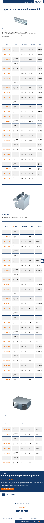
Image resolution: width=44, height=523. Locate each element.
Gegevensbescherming (7, 518)
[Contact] (42, 261)
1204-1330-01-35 (6, 294)
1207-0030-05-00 (6, 168)
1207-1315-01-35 (6, 351)
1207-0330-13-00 (6, 337)
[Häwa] (23, 1)
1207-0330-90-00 (6, 341)
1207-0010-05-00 (6, 140)
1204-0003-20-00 (6, 54)
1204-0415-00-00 (6, 438)
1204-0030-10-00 (6, 106)
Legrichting (40, 226)
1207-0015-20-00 (6, 164)
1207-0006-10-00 (6, 130)
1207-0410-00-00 (6, 453)
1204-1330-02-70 (6, 303)
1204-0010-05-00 (6, 73)
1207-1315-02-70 (6, 360)
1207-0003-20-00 (6, 121)
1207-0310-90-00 (6, 322)
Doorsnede (24, 44)
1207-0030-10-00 (6, 173)
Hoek (32, 226)
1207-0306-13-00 (6, 308)
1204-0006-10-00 (6, 64)
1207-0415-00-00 (6, 458)
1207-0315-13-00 (6, 327)
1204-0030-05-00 (6, 102)
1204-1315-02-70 (6, 284)
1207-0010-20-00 (6, 149)
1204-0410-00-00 (6, 434)
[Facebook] (17, 511)
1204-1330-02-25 (6, 298)
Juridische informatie (21, 518)
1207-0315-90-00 (6, 332)
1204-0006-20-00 (6, 68)
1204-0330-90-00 (6, 265)
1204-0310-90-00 (6, 246)
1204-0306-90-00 (6, 236)
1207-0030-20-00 (6, 178)
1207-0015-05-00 (6, 154)
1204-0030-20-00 (6, 111)
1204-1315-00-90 (6, 270)
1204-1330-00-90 (6, 289)
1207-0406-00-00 (6, 448)
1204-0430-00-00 (6, 443)
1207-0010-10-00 (6, 145)
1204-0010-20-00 (6, 83)
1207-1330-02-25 (6, 375)
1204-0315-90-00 (6, 255)
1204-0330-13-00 (6, 260)
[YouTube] (25, 511)
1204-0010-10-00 (6, 78)
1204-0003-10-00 (6, 49)
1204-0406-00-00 (6, 429)
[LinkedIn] (27, 511)
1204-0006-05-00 (6, 59)
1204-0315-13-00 (6, 251)
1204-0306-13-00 (6, 232)
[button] (1, 1)
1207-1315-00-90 (6, 346)
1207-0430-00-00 (6, 462)
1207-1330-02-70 (6, 379)
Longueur (33, 44)
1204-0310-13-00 (6, 241)
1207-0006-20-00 (6, 135)
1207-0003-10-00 (6, 116)
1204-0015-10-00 (6, 92)
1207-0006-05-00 (6, 126)
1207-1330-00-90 (6, 365)
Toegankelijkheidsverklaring (35, 518)
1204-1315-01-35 (6, 275)
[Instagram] (22, 511)
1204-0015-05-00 (6, 87)
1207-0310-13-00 (6, 317)
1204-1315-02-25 (6, 279)
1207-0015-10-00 (6, 159)
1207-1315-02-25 (6, 356)
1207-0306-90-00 (6, 313)
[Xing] (19, 511)
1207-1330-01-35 (6, 370)
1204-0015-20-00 (6, 97)
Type (16, 44)
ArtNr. (6, 44)
